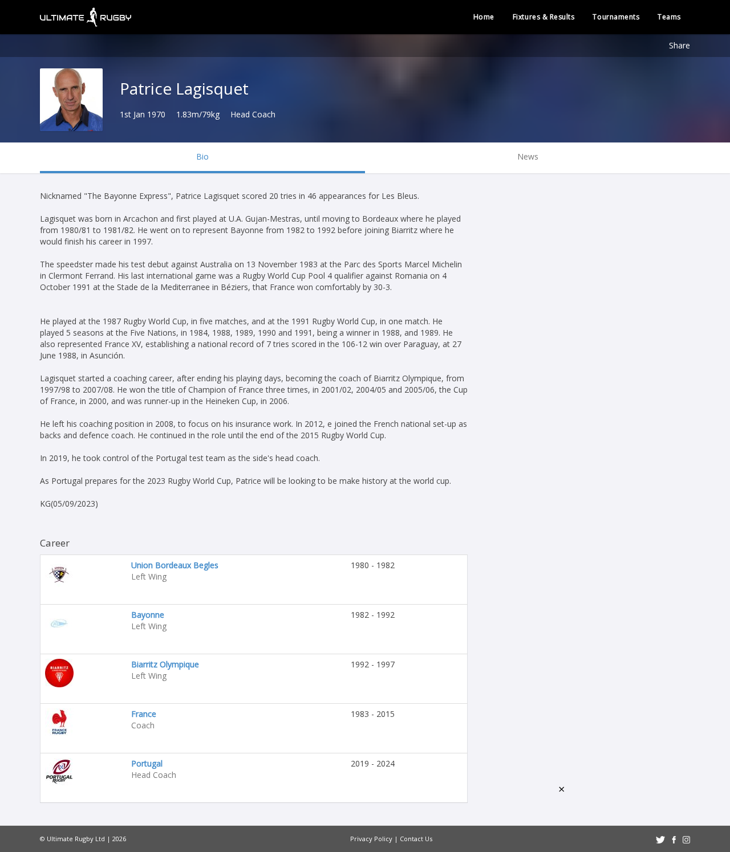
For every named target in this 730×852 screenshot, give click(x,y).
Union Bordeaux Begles (174, 565)
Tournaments (616, 17)
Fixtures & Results (544, 17)
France (143, 713)
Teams (669, 17)
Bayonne (147, 614)
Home (483, 17)
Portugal (147, 763)
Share (679, 45)
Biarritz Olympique (165, 664)
